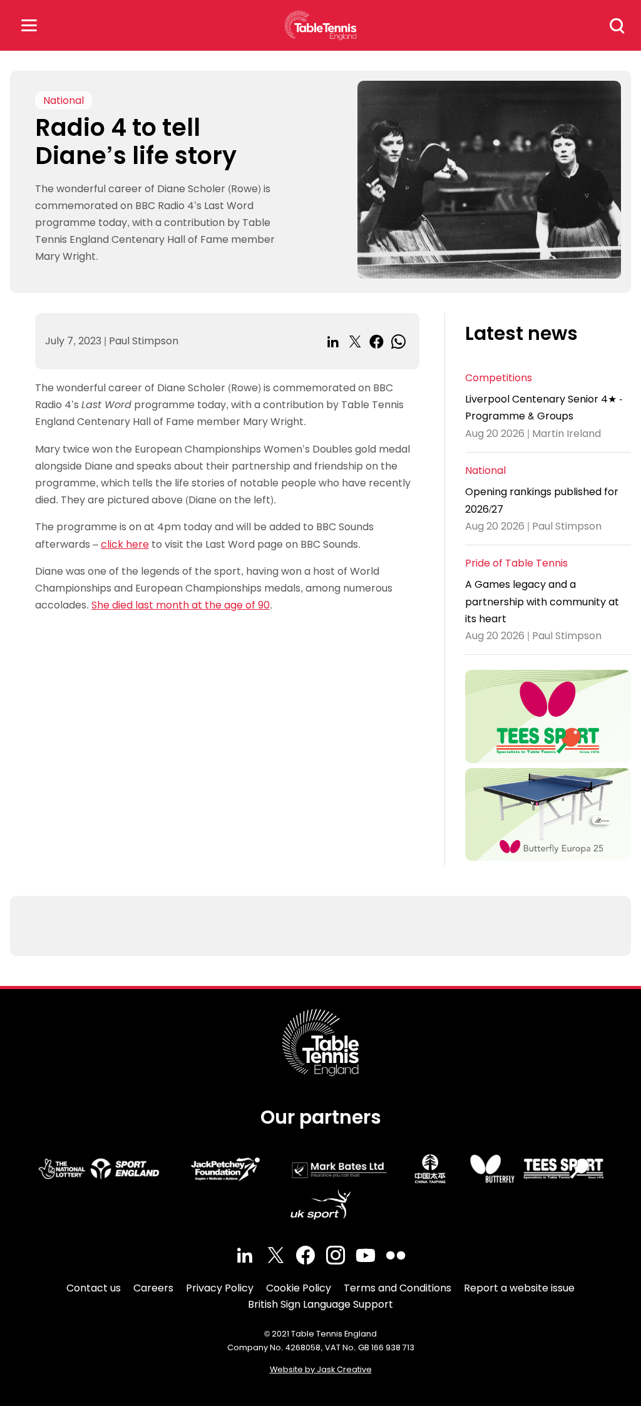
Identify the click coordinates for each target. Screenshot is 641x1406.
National (63, 100)
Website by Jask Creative (321, 1369)
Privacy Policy (220, 1288)
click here (125, 544)
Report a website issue (519, 1288)
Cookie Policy (298, 1288)
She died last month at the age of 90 (180, 605)
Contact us (93, 1288)
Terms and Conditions (397, 1288)
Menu (29, 25)
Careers (153, 1288)
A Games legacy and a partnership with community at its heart (542, 601)
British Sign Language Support (320, 1304)
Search (617, 25)
